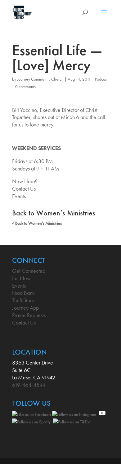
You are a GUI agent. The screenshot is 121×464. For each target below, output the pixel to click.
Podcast (101, 79)
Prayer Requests (29, 315)
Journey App (25, 307)
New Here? (25, 181)
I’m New (21, 278)
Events (19, 196)
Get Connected (28, 270)
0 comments (25, 86)
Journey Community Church (40, 79)
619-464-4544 (29, 384)
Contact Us (24, 188)
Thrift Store (23, 300)
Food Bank (23, 292)
